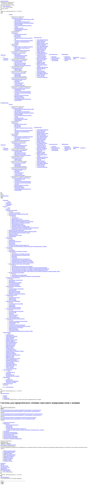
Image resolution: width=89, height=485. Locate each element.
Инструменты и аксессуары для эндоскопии (22, 266)
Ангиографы (17, 74)
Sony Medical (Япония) (42, 73)
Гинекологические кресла (20, 34)
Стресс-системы (18, 84)
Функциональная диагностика (19, 79)
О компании (6, 58)
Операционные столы (19, 89)
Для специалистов (53, 54)
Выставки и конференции (67, 57)
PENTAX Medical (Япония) (41, 69)
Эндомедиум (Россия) (42, 77)
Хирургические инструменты (21, 95)
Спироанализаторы (19, 82)
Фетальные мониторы (19, 58)
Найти (2, 482)
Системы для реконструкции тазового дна (16, 428)
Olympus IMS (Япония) (42, 67)
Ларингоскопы (17, 69)
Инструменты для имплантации (22, 21)
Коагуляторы (17, 35)
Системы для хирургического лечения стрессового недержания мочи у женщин (23, 42)
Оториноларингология (17, 67)
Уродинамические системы (20, 29)
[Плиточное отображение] (1, 408)
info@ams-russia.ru (5, 393)
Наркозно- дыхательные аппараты (22, 65)
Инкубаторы (17, 54)
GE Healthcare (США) (42, 53)
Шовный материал (18, 96)
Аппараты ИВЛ (18, 61)
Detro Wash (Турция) (42, 47)
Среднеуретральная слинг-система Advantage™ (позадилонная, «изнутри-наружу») (20, 411)
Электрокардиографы (19, 85)
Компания (3, 55)
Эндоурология (17, 20)
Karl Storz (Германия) (42, 58)
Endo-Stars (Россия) (41, 48)
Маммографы (17, 75)
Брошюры (54, 56)
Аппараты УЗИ (18, 80)
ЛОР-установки (18, 70)
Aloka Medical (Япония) (42, 39)
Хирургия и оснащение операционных (21, 87)
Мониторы (17, 81)
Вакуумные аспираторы (20, 62)
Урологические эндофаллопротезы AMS (24, 19)
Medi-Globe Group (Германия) (41, 60)
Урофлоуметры (18, 30)
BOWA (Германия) (41, 44)
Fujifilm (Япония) (41, 52)
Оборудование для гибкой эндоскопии (23, 46)
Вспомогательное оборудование (22, 50)
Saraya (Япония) (41, 71)
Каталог (11, 14)
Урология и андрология (17, 18)
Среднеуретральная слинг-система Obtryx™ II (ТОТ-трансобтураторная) (18, 418)
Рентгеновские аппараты (20, 76)
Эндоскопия (14, 45)
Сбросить (8, 443)
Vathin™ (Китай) (41, 74)
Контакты (83, 58)
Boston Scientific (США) (42, 43)
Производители (38, 37)
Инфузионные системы (20, 64)
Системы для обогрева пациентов (22, 91)
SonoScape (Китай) (41, 72)
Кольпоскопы (17, 36)
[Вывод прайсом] (3, 408)
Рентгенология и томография (19, 72)
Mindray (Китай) (41, 63)
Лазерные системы (18, 28)
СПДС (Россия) (40, 76)
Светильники (17, 90)
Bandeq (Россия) (41, 42)
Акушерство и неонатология (18, 53)
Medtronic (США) (41, 62)
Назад (9, 201)
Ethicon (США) (40, 51)
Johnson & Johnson (41, 57)
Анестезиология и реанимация (19, 60)
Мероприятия (65, 54)
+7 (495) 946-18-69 (6, 6)
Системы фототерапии (19, 56)
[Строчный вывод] (2, 408)
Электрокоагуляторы (19, 97)
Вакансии (6, 59)
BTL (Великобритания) (42, 46)
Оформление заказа (5, 469)
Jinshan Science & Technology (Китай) (41, 55)
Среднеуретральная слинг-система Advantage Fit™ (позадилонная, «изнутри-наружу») (21, 415)
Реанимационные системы (20, 55)
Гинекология (15, 33)
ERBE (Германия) (41, 49)
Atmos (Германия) (41, 41)
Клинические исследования (55, 60)
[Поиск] (2, 13)
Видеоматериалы (56, 58)
